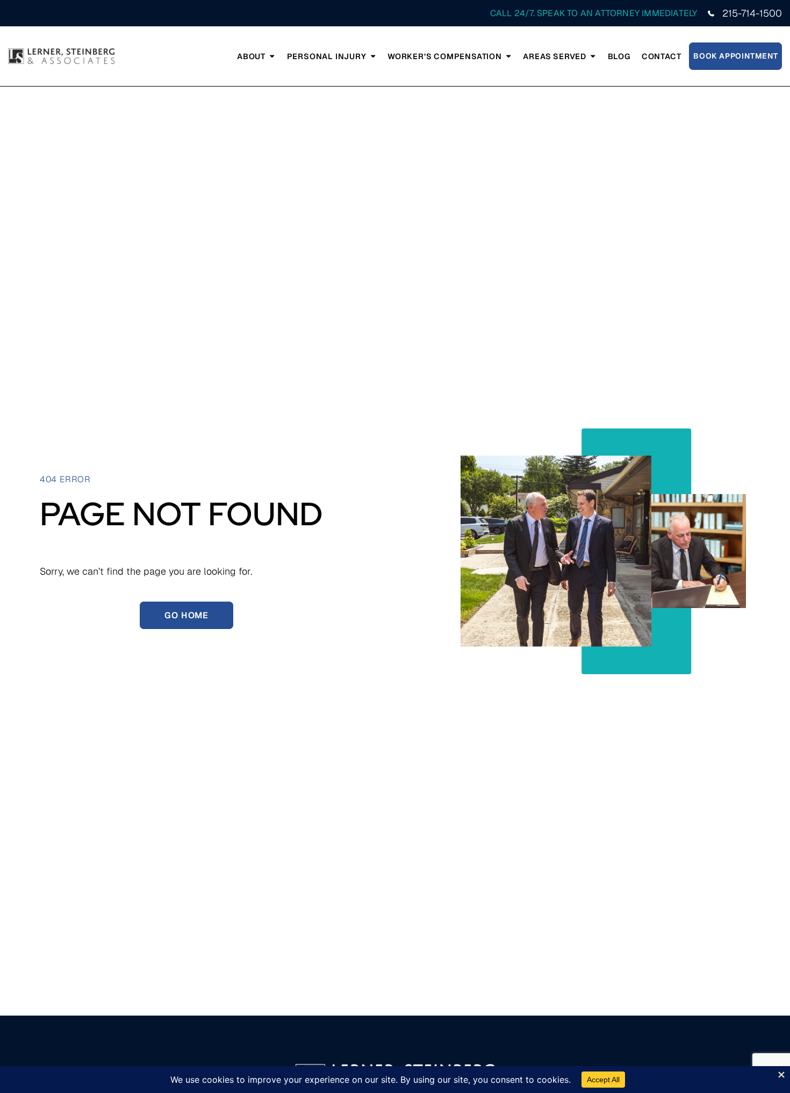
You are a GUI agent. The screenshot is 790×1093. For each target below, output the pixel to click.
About (251, 56)
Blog (619, 56)
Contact (661, 56)
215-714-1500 (752, 13)
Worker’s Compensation (444, 56)
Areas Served (554, 56)
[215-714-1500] (711, 13)
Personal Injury (327, 56)
